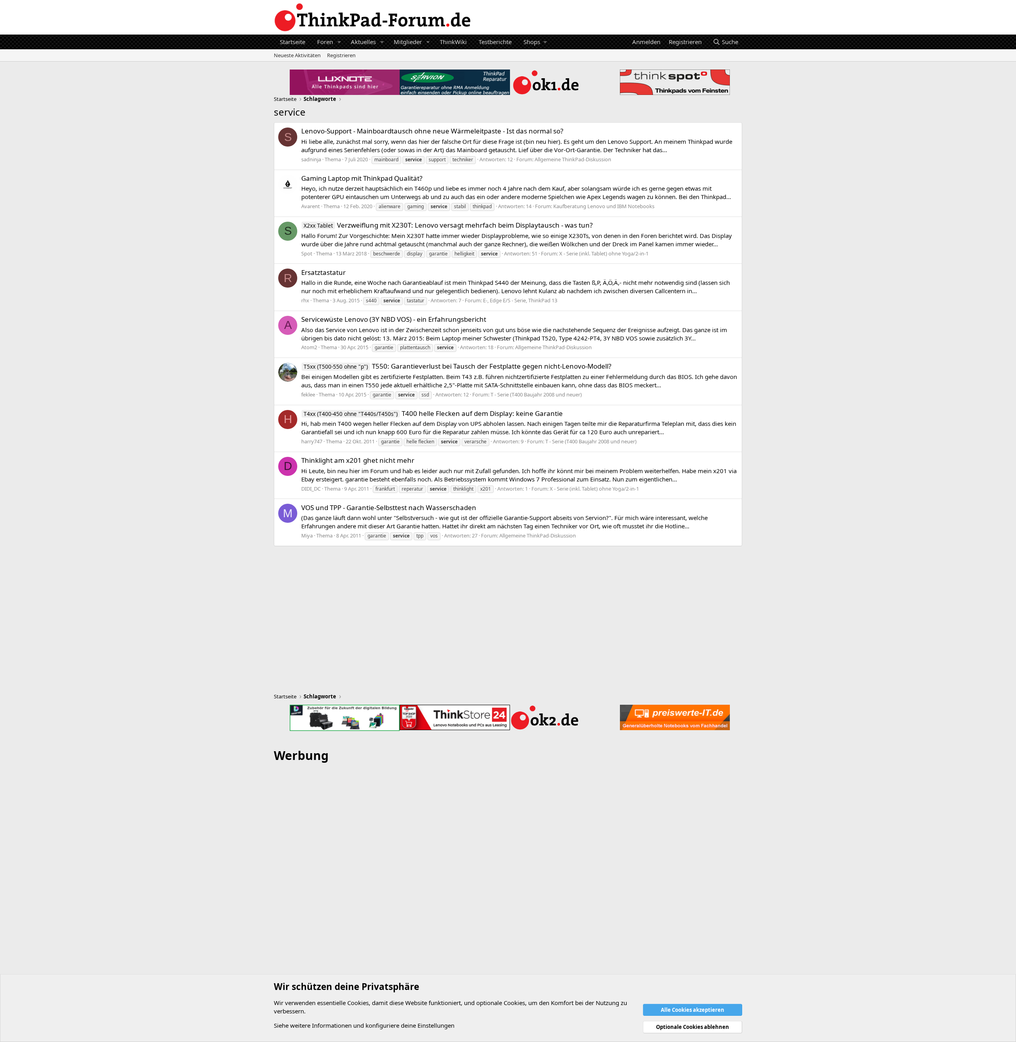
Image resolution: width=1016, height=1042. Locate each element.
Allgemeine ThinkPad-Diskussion (573, 159)
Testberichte (495, 42)
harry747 (311, 441)
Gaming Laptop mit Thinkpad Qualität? (361, 178)
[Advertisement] (508, 889)
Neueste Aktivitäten (297, 55)
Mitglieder (408, 42)
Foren (325, 42)
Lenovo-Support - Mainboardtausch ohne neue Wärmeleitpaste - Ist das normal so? (432, 130)
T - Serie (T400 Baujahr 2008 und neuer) (536, 394)
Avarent (310, 206)
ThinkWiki (453, 42)
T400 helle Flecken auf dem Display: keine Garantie (433, 413)
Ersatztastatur (323, 272)
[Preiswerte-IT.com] (675, 718)
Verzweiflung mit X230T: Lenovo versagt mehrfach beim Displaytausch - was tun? (448, 225)
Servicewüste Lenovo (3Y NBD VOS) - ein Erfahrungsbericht (393, 319)
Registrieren (341, 55)
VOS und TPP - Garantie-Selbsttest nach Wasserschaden (388, 507)
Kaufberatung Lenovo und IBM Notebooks (603, 206)
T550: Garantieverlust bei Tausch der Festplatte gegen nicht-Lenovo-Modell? (457, 366)
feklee (308, 394)
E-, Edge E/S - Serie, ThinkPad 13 (520, 300)
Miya (307, 535)
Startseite (292, 42)
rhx (305, 300)
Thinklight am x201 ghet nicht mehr (357, 460)
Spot (306, 253)
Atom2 (309, 347)
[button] (339, 42)
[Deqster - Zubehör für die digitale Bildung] (345, 718)
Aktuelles (363, 42)
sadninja (311, 159)
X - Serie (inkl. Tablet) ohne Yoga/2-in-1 (603, 253)
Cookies (358, 1003)
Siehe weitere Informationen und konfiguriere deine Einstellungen (364, 1025)
